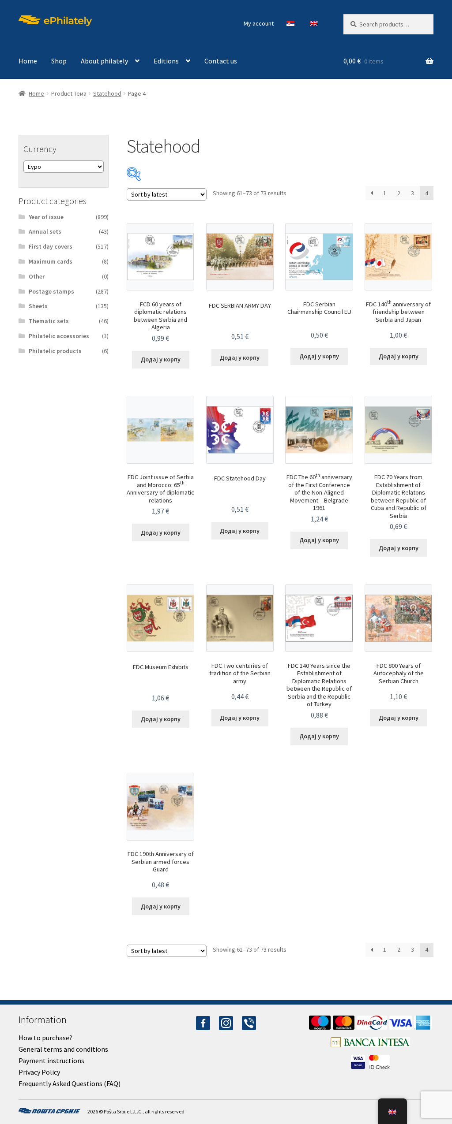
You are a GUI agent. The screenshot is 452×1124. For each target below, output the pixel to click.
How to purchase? (45, 1037)
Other (37, 276)
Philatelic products (55, 351)
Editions (166, 60)
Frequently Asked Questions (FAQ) (70, 1083)
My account (259, 23)
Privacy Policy (39, 1072)
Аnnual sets (45, 231)
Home (28, 60)
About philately (104, 60)
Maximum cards (50, 261)
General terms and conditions (63, 1049)
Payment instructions (51, 1060)
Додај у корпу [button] (161, 359)
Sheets (38, 306)
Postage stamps (51, 291)
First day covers (50, 246)
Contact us (220, 60)
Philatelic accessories (59, 336)
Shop (59, 60)
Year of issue (46, 217)
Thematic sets (49, 321)
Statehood (107, 93)
